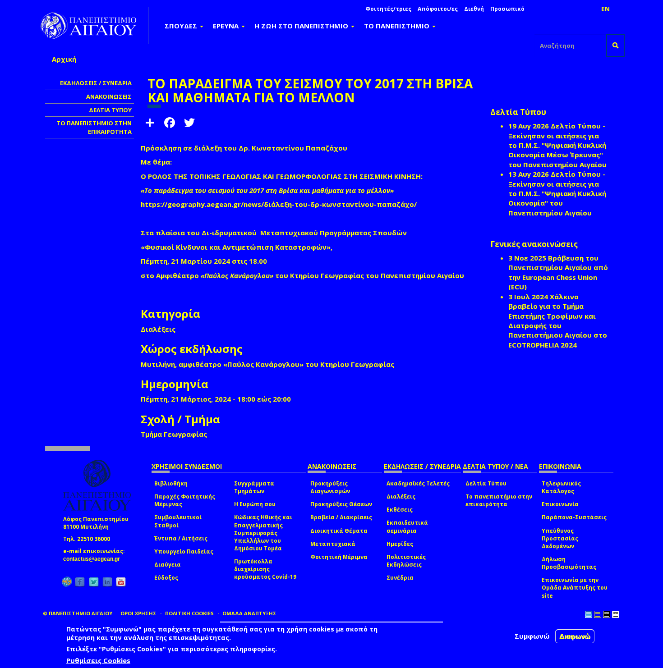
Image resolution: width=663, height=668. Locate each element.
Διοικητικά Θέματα (339, 531)
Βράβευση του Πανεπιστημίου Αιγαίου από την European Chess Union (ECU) (558, 272)
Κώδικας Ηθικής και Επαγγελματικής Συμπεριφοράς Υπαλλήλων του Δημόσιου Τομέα (263, 532)
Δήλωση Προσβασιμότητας (569, 563)
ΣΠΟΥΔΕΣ (182, 25)
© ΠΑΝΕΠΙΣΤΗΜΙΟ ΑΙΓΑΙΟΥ (77, 613)
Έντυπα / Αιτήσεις (180, 538)
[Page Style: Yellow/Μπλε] (597, 614)
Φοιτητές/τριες (388, 9)
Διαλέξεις (401, 496)
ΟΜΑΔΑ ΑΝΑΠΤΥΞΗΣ (249, 613)
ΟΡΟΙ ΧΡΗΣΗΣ (138, 613)
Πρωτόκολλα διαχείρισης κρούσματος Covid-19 (265, 569)
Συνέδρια (400, 577)
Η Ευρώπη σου (255, 504)
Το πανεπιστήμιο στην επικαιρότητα (498, 500)
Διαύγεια (167, 564)
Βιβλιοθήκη (171, 483)
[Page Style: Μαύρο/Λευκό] (615, 614)
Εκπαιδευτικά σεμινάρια (407, 526)
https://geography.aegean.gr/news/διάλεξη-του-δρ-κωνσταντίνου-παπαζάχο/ (279, 204)
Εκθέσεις (400, 509)
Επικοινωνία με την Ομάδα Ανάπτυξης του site (575, 587)
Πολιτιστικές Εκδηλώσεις (406, 560)
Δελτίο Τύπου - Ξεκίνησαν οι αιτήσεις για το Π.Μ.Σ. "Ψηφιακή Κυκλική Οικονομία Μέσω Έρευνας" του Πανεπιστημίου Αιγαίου (557, 145)
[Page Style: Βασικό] (588, 614)
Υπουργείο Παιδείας (183, 551)
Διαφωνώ (574, 636)
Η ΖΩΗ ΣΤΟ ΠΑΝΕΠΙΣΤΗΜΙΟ (302, 25)
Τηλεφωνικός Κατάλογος (561, 487)
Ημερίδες (400, 544)
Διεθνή (474, 9)
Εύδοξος (166, 577)
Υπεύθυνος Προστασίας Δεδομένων (560, 538)
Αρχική (64, 59)
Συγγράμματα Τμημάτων (254, 487)
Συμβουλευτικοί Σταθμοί (178, 521)
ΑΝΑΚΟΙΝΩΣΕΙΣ (109, 96)
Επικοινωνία (560, 504)
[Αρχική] (93, 25)
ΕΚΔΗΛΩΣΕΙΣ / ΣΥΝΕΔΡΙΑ (96, 83)
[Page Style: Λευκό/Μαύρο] (606, 614)
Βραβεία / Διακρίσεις (341, 517)
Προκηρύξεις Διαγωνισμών (330, 487)
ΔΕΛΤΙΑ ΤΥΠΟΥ (110, 110)
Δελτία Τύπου (485, 483)
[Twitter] (94, 582)
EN (605, 9)
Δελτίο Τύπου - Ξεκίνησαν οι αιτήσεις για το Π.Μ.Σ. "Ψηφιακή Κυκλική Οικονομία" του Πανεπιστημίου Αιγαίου (557, 193)
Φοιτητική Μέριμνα (339, 557)
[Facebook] (80, 582)
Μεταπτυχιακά (332, 544)
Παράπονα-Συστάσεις (574, 517)
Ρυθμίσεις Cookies (98, 660)
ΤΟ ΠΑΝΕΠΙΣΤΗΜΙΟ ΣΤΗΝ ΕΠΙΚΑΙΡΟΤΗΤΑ (94, 127)
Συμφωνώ (532, 636)
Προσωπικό (507, 9)
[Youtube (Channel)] (121, 582)
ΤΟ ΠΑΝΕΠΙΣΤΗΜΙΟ (397, 25)
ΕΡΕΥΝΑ (226, 25)
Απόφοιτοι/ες (438, 9)
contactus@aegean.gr (94, 559)
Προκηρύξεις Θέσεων (341, 504)
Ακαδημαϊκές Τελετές (418, 483)
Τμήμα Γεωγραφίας (174, 434)
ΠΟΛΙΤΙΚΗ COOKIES (189, 613)
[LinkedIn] (107, 582)
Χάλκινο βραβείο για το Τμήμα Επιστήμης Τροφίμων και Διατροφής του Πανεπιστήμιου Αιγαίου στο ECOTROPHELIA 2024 (557, 320)
